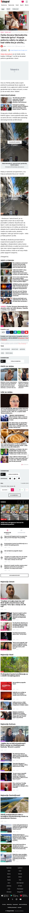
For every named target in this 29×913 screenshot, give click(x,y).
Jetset (2, 32)
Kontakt (19, 907)
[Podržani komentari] (14, 478)
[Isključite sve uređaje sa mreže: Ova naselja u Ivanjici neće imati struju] (6, 696)
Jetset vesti (8, 32)
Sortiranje (4, 478)
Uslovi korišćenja (22, 343)
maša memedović (5, 349)
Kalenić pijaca (9, 353)
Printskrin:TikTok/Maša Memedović (8, 29)
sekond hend (15, 349)
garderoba (22, 349)
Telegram (4, 339)
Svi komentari (14, 495)
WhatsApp (21, 338)
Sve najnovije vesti (14, 575)
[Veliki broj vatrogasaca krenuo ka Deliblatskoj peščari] (14, 512)
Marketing (9, 904)
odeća (2, 353)
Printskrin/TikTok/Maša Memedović (9, 214)
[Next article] (28, 456)
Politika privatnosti (12, 907)
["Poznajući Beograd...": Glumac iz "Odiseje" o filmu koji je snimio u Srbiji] (6, 767)
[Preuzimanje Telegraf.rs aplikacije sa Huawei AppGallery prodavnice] (24, 895)
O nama (4, 904)
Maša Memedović (6, 54)
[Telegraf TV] (20, 899)
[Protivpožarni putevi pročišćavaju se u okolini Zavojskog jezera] (14, 664)
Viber (26, 338)
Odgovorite (5, 489)
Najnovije (7, 582)
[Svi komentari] (10, 478)
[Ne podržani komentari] (19, 478)
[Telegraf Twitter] (12, 899)
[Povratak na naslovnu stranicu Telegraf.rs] (5, 2)
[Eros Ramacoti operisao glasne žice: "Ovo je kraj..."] (6, 636)
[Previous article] (1, 456)
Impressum (15, 904)
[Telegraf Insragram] (16, 899)
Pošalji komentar (15, 361)
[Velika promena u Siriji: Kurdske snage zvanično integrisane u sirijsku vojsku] (6, 706)
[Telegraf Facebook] (8, 899)
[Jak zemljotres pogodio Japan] (6, 686)
